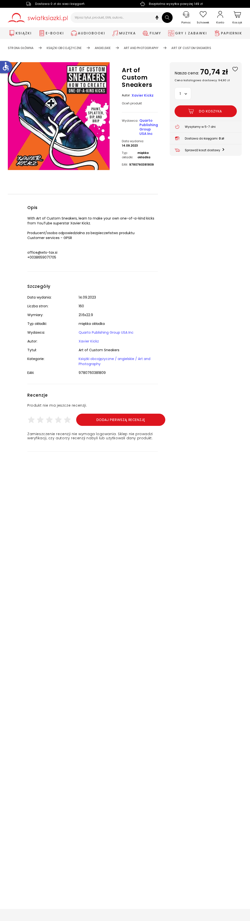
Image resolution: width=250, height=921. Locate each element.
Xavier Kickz (143, 95)
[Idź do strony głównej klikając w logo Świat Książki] (38, 17)
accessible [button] (5, 66)
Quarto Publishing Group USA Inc (148, 127)
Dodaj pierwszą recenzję (120, 419)
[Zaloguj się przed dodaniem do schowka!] (234, 68)
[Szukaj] (167, 17)
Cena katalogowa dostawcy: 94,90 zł (202, 80)
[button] (157, 18)
